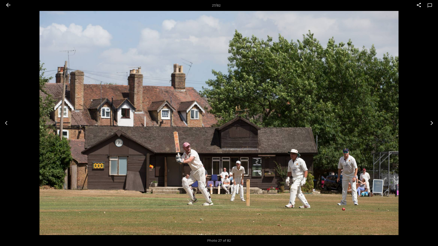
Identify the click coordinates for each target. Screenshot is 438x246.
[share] (419, 5)
